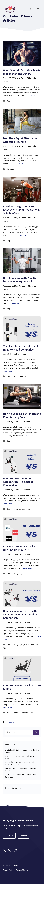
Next (11, 722)
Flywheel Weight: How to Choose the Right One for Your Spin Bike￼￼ (21, 210)
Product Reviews (13, 712)
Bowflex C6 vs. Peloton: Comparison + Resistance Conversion (18, 481)
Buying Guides (24, 644)
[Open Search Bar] (30, 9)
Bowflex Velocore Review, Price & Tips (22, 687)
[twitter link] (9, 850)
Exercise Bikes (24, 509)
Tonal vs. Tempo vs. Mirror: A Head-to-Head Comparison (20, 347)
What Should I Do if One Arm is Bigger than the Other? (21, 71)
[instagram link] (4, 850)
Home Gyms (23, 376)
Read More (30, 95)
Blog (8, 101)
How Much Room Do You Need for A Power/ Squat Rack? (21, 279)
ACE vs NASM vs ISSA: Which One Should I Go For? (20, 548)
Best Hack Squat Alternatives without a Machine (21, 140)
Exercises (10, 169)
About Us (9, 836)
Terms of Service (22, 870)
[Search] (36, 732)
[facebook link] (15, 850)
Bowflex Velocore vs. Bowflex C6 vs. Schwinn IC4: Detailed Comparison (21, 614)
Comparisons (12, 376)
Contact (23, 836)
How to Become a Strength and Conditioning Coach (22, 415)
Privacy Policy (8, 870)
